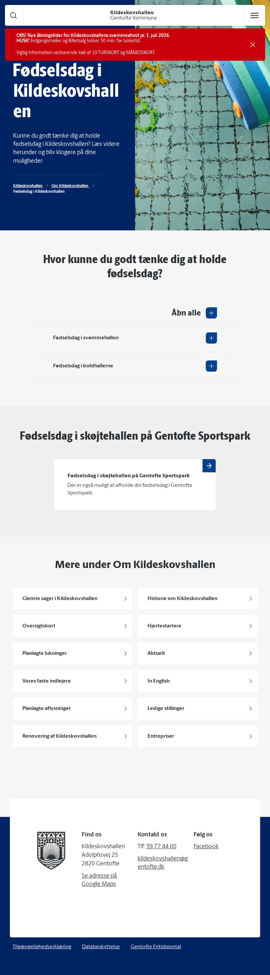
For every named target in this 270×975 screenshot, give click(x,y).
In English (159, 681)
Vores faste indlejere (46, 681)
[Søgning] (13, 15)
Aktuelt (156, 653)
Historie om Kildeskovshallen (182, 598)
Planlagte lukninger (44, 653)
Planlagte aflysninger (46, 708)
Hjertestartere (164, 626)
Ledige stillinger (166, 708)
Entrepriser (161, 736)
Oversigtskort (38, 626)
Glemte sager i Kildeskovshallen (59, 598)
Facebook (206, 847)
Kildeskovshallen (28, 186)
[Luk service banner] (252, 44)
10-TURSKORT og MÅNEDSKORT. (123, 52)
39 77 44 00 (161, 847)
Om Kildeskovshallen (70, 186)
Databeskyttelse (101, 947)
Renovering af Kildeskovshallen (59, 736)
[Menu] (254, 15)
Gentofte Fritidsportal (156, 947)
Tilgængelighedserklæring (42, 947)
